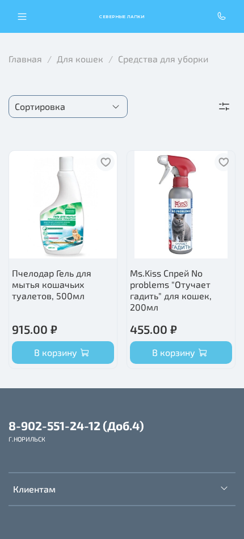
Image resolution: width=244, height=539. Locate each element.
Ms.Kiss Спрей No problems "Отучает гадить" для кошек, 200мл (171, 290)
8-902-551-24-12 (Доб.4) (76, 425)
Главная (25, 58)
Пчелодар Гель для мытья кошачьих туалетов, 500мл (51, 284)
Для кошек (80, 58)
